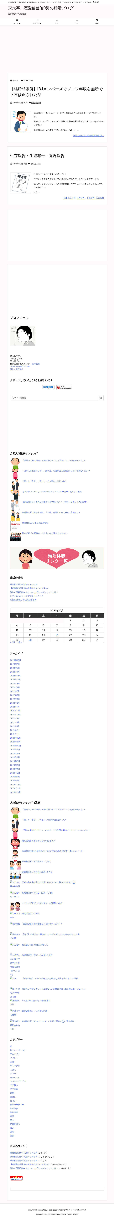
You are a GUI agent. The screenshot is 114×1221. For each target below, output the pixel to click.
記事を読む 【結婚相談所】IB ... (88, 135)
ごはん (13, 1069)
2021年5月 (15, 718)
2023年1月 (15, 672)
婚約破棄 (22, 2)
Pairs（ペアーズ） (18, 1050)
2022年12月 (15, 675)
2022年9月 (15, 683)
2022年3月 (15, 699)
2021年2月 (15, 730)
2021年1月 (14, 734)
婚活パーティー (46, 2)
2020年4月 (15, 769)
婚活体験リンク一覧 (30, 913)
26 (30, 640)
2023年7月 (15, 664)
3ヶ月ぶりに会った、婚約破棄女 (36, 1000)
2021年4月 (15, 722)
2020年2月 (15, 776)
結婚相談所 (33, 2)
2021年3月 (15, 726)
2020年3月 (15, 773)
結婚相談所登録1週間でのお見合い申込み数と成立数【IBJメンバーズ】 (53, 851)
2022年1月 (15, 707)
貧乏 (12, 1128)
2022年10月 (15, 679)
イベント (14, 1058)
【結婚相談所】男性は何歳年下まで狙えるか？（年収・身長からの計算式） (55, 502)
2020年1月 (15, 780)
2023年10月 (15, 660)
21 (57, 635)
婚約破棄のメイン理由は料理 (34, 1011)
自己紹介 (88, 2)
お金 (12, 1062)
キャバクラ (15, 1065)
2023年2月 (15, 668)
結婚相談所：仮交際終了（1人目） (37, 861)
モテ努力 (67, 2)
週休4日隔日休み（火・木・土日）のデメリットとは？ (34, 592)
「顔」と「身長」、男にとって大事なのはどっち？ (44, 481)
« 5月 (12, 642)
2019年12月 (15, 784)
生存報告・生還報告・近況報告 (37, 155)
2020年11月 (15, 742)
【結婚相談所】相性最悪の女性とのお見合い (29, 588)
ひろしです (78, 2)
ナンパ (13, 1073)
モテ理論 (57, 2)
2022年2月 (15, 703)
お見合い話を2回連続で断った (35, 945)
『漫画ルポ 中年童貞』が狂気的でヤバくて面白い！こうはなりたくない (53, 460)
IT (11, 1046)
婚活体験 (12, 2)
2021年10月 (15, 714)
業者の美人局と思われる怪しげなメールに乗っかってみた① (48, 882)
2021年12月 (15, 710)
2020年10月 (15, 745)
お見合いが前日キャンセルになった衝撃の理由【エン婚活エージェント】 (54, 989)
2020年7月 (15, 757)
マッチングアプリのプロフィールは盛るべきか (42, 903)
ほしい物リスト (17, 369)
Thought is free (72, 1214)
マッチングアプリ (18, 1081)
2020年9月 (15, 749)
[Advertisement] (57, 47)
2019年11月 (15, 788)
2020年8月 (15, 753)
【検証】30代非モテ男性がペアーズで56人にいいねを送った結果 (51, 934)
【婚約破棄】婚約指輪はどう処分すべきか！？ (42, 924)
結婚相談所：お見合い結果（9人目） (38, 872)
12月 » (19, 642)
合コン (13, 1097)
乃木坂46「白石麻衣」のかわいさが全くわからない (44, 533)
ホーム (15, 80)
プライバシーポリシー (20, 366)
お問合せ (36, 364)
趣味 (12, 1132)
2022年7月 (15, 691)
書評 (12, 1116)
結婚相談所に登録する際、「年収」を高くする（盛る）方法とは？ (51, 512)
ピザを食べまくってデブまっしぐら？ (26, 596)
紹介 (12, 1120)
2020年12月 (15, 738)
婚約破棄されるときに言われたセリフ (38, 840)
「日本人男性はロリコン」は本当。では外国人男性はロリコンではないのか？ (56, 471)
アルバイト (15, 1054)
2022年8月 (15, 687)
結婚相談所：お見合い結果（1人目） (38, 892)
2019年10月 (15, 792)
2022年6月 (15, 695)
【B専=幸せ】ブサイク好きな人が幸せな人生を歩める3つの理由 (50, 978)
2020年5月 (15, 765)
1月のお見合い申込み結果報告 (35, 523)
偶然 (12, 1093)
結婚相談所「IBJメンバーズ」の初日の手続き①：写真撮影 (48, 1021)
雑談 (12, 1135)
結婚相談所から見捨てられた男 (23, 584)
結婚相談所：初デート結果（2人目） (38, 955)
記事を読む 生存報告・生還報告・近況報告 (84, 198)
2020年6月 (15, 761)
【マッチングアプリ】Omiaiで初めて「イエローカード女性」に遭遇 (52, 491)
